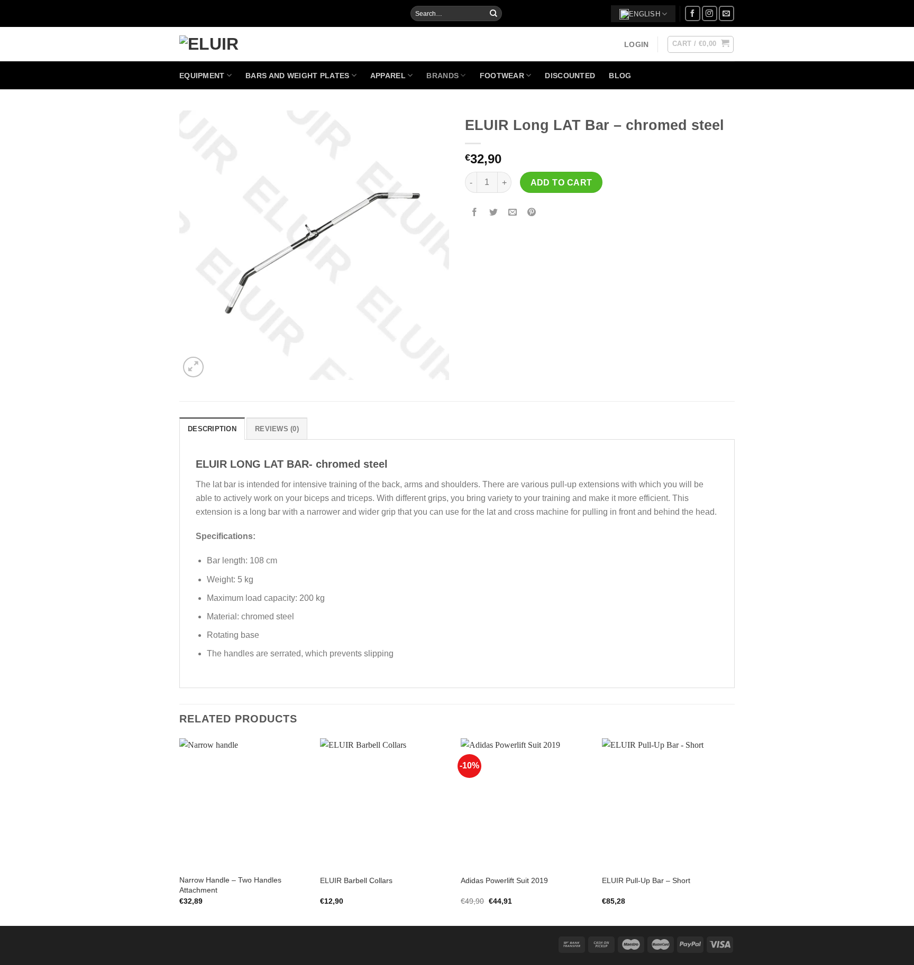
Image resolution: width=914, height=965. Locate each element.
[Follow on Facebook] (692, 13)
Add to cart (561, 182)
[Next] (731, 831)
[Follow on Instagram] (709, 13)
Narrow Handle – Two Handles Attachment (230, 885)
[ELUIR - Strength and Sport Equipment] (212, 43)
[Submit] (493, 14)
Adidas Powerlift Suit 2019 (504, 880)
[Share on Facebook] (474, 212)
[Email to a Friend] (513, 212)
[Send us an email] (726, 13)
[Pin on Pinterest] (532, 212)
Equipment (202, 75)
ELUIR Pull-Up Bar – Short (646, 880)
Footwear (502, 75)
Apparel (388, 75)
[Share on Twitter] (493, 212)
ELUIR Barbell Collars (356, 880)
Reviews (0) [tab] (277, 429)
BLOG (620, 75)
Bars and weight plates (297, 75)
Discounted (570, 75)
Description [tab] (212, 429)
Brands (442, 75)
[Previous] (180, 831)
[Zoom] (193, 367)
